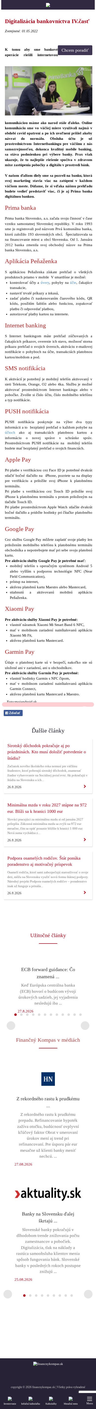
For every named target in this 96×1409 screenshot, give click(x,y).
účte (73, 283)
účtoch (10, 432)
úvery (45, 283)
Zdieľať (14, 713)
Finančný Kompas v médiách (48, 1040)
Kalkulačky (51, 1403)
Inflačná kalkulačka (30, 1403)
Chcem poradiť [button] (75, 50)
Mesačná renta (71, 1403)
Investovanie (10, 1403)
